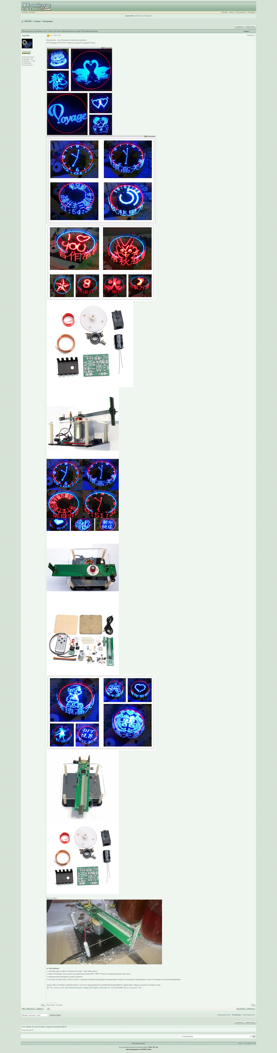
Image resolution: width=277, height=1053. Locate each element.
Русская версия (124, 1047)
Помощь (225, 12)
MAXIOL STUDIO (28, 12)
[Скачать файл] (48, 988)
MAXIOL (28, 21)
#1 (254, 35)
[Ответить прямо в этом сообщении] (251, 1008)
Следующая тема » (249, 1015)
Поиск (232, 12)
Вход (141, 16)
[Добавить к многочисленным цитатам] (241, 1008)
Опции (246, 31)
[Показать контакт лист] (30, 1008)
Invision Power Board (136, 1047)
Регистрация (147, 16)
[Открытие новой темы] (250, 26)
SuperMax (26, 36)
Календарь (251, 12)
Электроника (47, 21)
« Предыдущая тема (223, 1015)
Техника (37, 21)
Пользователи (241, 12)
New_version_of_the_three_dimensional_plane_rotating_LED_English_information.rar (79, 988)
